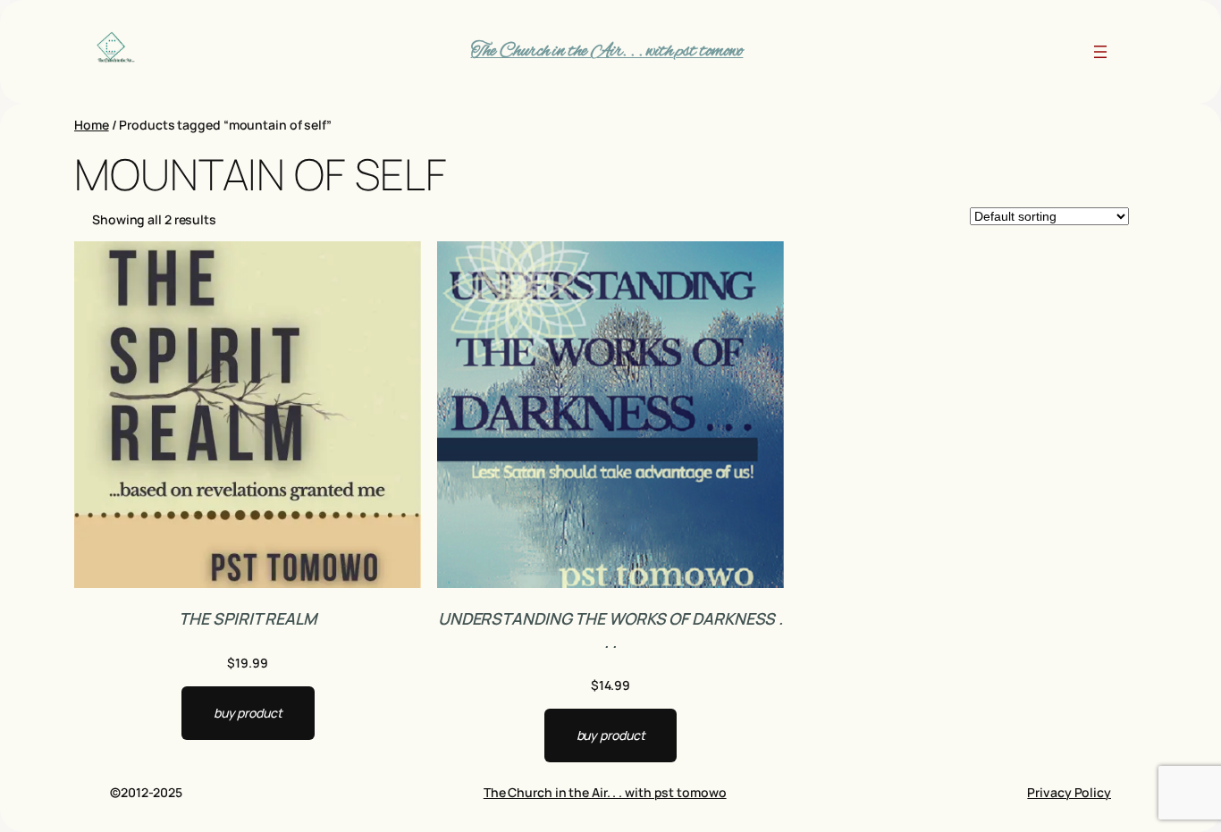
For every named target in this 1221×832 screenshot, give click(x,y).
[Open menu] (1100, 52)
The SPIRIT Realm (247, 618)
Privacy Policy (1069, 792)
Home (91, 124)
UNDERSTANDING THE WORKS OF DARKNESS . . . (610, 629)
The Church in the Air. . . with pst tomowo (607, 51)
